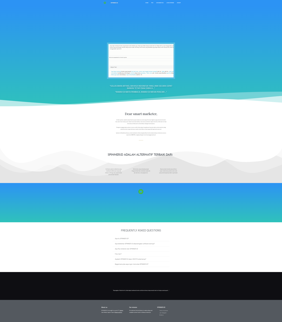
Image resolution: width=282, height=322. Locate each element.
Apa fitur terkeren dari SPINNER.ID (126, 249)
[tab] (141, 238)
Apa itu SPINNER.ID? (122, 238)
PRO (152, 2)
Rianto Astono (118, 312)
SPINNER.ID (114, 3)
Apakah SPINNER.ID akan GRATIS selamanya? (130, 259)
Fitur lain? (118, 254)
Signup (179, 2)
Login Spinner (170, 2)
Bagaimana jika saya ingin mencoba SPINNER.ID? (131, 264)
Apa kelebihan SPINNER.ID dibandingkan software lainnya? (135, 244)
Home (146, 2)
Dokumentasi (160, 2)
